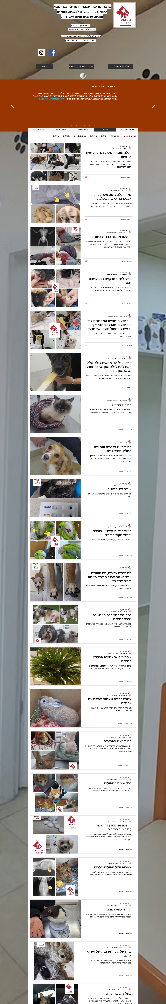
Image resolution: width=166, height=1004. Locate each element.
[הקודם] (153, 105)
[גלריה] (82, 76)
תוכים (103, 136)
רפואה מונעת (80, 136)
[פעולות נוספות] (85, 147)
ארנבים (93, 136)
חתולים (66, 136)
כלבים (56, 136)
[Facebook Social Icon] (52, 52)
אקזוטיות (115, 136)
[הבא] (12, 105)
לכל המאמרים (130, 136)
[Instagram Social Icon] (41, 52)
